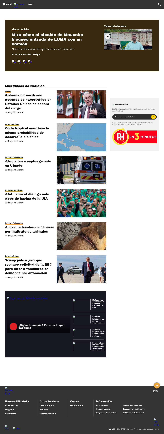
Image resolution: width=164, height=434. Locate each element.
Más (30, 4)
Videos (15, 29)
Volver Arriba (155, 390)
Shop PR (44, 410)
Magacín (9, 410)
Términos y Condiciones (134, 409)
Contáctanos (102, 405)
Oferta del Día (47, 406)
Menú (9, 4)
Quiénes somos (103, 409)
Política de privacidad (146, 122)
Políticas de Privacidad (133, 413)
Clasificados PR (48, 414)
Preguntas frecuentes (106, 413)
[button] (19, 62)
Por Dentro (10, 414)
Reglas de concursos (132, 405)
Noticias (24, 29)
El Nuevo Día (11, 406)
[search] (159, 4)
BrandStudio (76, 406)
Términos (134, 122)
